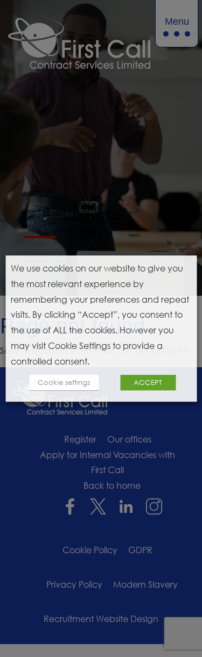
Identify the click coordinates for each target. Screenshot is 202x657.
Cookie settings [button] (64, 382)
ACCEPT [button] (148, 382)
